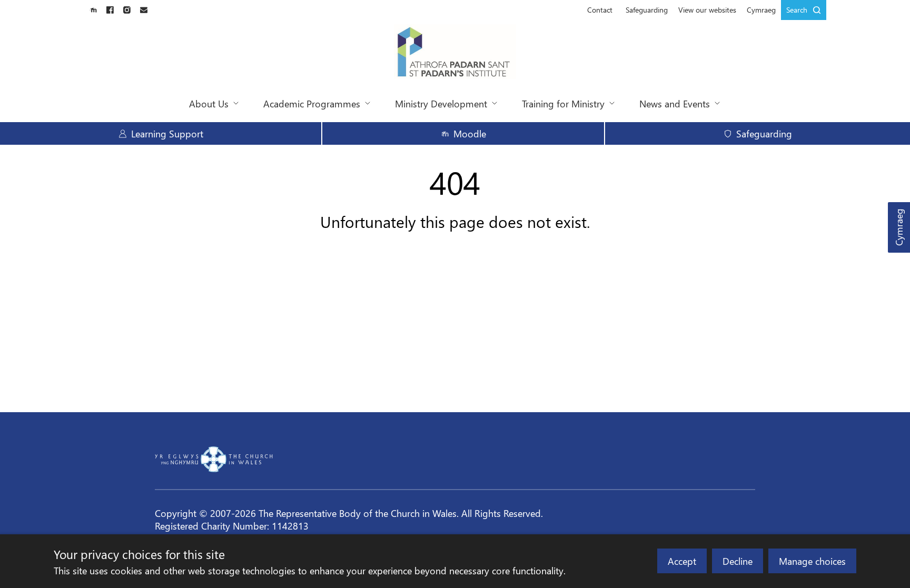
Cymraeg (898, 227)
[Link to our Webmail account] (143, 10)
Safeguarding (647, 10)
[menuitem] (600, 10)
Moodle (469, 133)
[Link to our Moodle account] (93, 10)
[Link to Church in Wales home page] (214, 459)
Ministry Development (441, 103)
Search (796, 10)
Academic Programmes (311, 103)
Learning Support (167, 133)
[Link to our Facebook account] (110, 10)
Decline (738, 560)
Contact (599, 10)
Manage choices (812, 560)
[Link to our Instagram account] (127, 10)
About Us (209, 103)
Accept (682, 560)
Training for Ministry (563, 103)
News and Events (674, 103)
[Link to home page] (455, 52)
